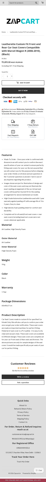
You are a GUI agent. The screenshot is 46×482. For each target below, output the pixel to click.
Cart (42, 3)
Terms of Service (23, 415)
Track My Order (23, 461)
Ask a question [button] (23, 382)
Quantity (5, 72)
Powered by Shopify (29, 473)
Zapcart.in (17, 473)
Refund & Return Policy (23, 409)
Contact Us (23, 422)
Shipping (20, 66)
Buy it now (23, 91)
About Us (23, 405)
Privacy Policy (23, 412)
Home (4, 32)
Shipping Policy (23, 419)
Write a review (23, 377)
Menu (3, 3)
